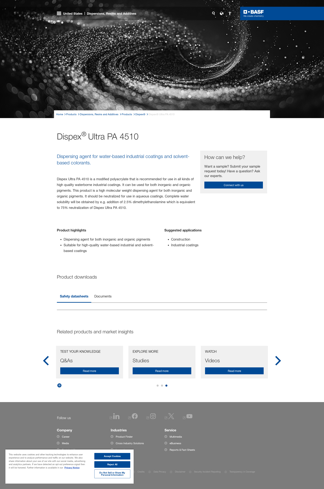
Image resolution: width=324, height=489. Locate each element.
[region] (69, 466)
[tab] (74, 296)
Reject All (112, 464)
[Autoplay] (59, 385)
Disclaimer (180, 471)
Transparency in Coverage (242, 471)
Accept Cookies (112, 456)
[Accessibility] (230, 13)
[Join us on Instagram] (151, 418)
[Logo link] (254, 13)
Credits (141, 471)
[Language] (222, 13)
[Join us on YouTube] (188, 418)
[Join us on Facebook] (133, 418)
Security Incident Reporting (207, 471)
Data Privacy (160, 471)
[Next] (278, 361)
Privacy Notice (71, 467)
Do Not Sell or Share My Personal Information (112, 473)
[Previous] (45, 361)
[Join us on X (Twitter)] (169, 418)
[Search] (213, 13)
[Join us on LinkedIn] (115, 418)
